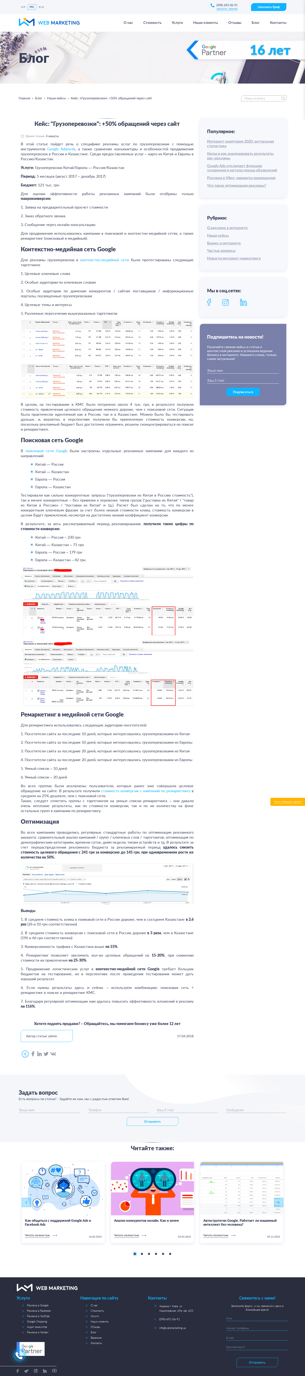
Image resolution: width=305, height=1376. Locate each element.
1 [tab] (135, 1254)
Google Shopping (37, 1321)
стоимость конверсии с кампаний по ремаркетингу (145, 790)
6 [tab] (170, 1254)
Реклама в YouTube (38, 1316)
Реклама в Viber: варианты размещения (241, 178)
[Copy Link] (25, 1054)
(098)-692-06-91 (169, 1319)
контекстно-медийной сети (104, 259)
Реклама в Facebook (39, 1310)
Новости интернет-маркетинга (234, 258)
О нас (94, 1305)
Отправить (152, 1121)
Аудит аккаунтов (37, 1327)
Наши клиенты (100, 1321)
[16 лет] (244, 62)
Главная (24, 98)
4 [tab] (156, 1254)
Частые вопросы (221, 251)
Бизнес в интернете (224, 243)
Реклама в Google (38, 1305)
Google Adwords (61, 149)
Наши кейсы (56, 98)
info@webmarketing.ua (172, 1328)
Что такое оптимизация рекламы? (236, 186)
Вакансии (96, 1337)
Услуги (95, 1316)
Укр (23, 7)
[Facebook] (33, 1054)
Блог (38, 98)
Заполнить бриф (269, 7)
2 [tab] (142, 1254)
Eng (41, 7)
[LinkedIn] (39, 1054)
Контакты (96, 1343)
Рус (32, 7)
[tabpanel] (63, 1202)
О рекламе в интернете (227, 228)
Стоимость (97, 1310)
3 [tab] (149, 1254)
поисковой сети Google (47, 450)
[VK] (53, 1054)
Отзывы (95, 1327)
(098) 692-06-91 (227, 5)
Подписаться (243, 392)
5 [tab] (163, 1254)
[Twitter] (46, 1054)
